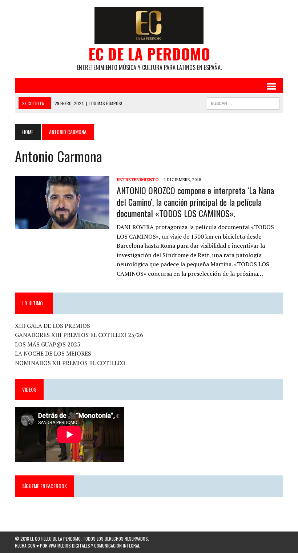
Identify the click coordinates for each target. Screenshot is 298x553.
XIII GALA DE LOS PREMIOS (52, 326)
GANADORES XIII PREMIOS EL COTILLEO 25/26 (79, 335)
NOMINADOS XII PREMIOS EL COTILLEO (70, 363)
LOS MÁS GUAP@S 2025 (47, 344)
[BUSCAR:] (243, 102)
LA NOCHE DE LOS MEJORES (53, 353)
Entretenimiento (138, 179)
